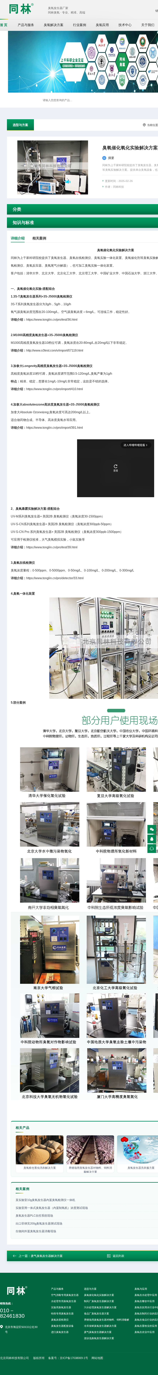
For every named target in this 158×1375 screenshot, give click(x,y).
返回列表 (118, 1256)
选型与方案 (20, 125)
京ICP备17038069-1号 (74, 1358)
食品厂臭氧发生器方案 (96, 1313)
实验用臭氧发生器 (61, 1307)
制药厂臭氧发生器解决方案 (99, 1301)
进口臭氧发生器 (60, 1332)
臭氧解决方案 (53, 25)
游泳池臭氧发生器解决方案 (99, 1338)
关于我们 (147, 25)
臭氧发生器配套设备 (62, 1325)
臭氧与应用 (140, 1288)
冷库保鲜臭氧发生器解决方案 (100, 1325)
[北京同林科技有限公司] (21, 8)
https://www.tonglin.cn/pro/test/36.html (51, 319)
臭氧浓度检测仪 (60, 1319)
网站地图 (97, 1358)
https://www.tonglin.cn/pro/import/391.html (54, 427)
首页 (4, 25)
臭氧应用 (102, 25)
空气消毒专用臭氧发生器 (65, 1295)
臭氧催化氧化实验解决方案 (99, 1295)
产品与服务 (26, 25)
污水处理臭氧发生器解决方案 (100, 1307)
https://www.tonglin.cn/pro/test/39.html (51, 547)
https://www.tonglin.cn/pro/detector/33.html (55, 578)
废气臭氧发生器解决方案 (47, 1256)
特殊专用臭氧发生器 (62, 1313)
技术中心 (125, 25)
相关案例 (39, 238)
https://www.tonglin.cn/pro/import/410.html (54, 389)
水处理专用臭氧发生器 (63, 1301)
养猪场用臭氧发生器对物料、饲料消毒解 (106, 1319)
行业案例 (79, 25)
